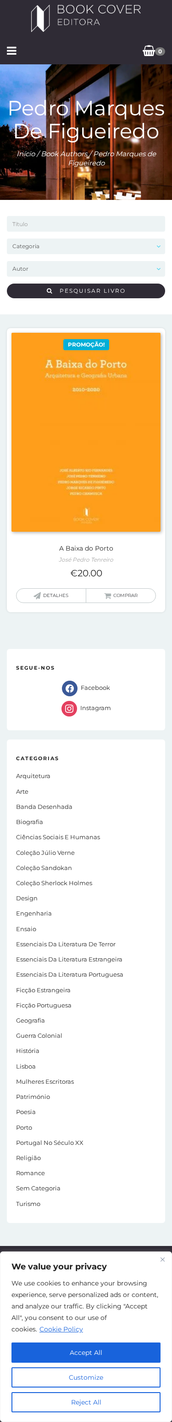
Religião (28, 1157)
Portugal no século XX (49, 1142)
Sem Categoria (38, 1188)
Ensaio (26, 929)
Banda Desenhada (44, 806)
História (27, 1050)
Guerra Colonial (39, 1035)
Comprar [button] (125, 595)
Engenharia (34, 913)
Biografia (29, 821)
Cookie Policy (61, 1329)
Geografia (30, 1020)
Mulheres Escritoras (45, 1081)
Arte (22, 791)
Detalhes (55, 595)
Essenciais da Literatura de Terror (66, 944)
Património (33, 1096)
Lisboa (26, 1066)
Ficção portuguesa (44, 1005)
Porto (24, 1127)
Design (27, 898)
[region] (86, 1336)
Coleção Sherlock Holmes (54, 883)
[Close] (162, 1259)
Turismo (28, 1203)
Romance (30, 1173)
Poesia (26, 1111)
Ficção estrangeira (43, 990)
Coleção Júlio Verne (45, 852)
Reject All (86, 1402)
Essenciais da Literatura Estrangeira (69, 959)
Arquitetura (33, 775)
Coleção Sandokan (44, 867)
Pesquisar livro (89, 290)
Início (26, 153)
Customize (86, 1377)
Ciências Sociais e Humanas (58, 837)
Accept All (86, 1352)
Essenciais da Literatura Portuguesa (69, 974)
